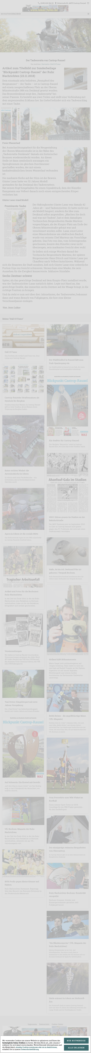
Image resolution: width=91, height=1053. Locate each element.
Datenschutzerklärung (30, 1049)
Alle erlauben (76, 1048)
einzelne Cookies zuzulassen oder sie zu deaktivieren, (36, 1047)
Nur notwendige (76, 1041)
